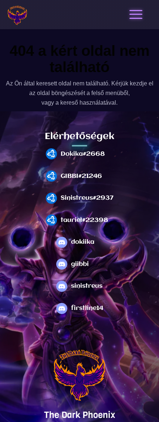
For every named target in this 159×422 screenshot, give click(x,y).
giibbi (80, 264)
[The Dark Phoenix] (79, 375)
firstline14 (87, 308)
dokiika (82, 242)
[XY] (17, 15)
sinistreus (86, 286)
